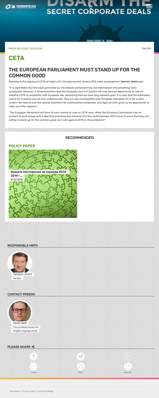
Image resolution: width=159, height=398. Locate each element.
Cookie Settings (45, 391)
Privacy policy (29, 391)
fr (148, 48)
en (143, 48)
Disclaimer (15, 391)
